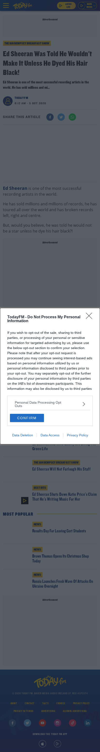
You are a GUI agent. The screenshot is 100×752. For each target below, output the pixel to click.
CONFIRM (27, 418)
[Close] (90, 317)
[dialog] (50, 376)
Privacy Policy (77, 435)
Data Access (50, 435)
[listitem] (50, 404)
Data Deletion (22, 435)
